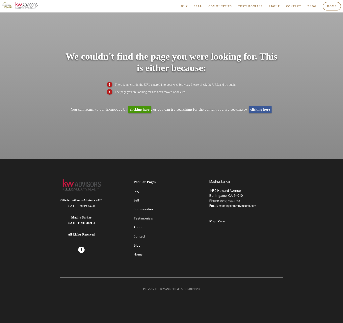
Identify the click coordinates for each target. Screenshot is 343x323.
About (274, 6)
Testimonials (250, 6)
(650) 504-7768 (230, 200)
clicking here (139, 109)
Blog (312, 6)
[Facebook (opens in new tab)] (81, 250)
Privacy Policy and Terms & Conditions (171, 289)
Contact (293, 6)
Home (332, 6)
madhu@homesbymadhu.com (237, 205)
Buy (184, 6)
